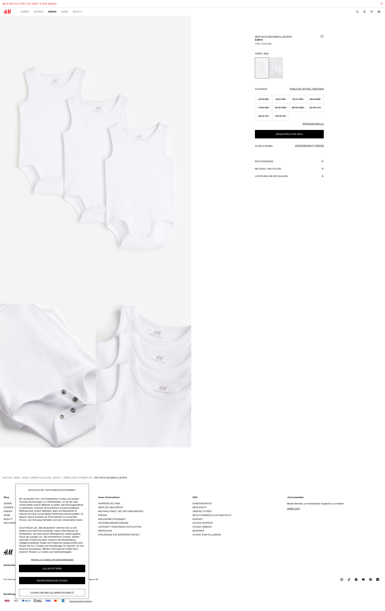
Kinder (52, 11)
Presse (102, 515)
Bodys (57, 477)
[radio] (262, 67)
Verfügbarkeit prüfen (309, 145)
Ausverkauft (261, 89)
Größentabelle (313, 124)
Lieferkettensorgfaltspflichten (119, 527)
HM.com (7, 477)
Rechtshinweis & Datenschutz (211, 515)
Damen (25, 11)
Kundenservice (202, 503)
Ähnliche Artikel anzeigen (307, 89)
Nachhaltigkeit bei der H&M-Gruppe (120, 511)
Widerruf (198, 530)
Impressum (105, 530)
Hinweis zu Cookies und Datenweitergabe (52, 559)
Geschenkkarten (15, 523)
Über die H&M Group (110, 507)
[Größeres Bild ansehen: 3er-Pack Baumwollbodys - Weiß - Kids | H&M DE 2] (48, 375)
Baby (17, 477)
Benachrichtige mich (289, 134)
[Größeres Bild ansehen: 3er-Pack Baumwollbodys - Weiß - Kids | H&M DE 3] (143, 375)
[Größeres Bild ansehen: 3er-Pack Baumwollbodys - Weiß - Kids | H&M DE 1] (95, 160)
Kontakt (197, 519)
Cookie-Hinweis (202, 527)
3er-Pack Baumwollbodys (110, 477)
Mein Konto (199, 507)
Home (64, 11)
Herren (38, 11)
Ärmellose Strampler (77, 477)
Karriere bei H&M (109, 503)
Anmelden (293, 508)
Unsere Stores (202, 511)
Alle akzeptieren (52, 568)
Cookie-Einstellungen (206, 534)
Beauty (77, 11)
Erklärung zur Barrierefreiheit (119, 534)
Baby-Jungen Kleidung (37, 477)
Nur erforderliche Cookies (52, 580)
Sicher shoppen (202, 523)
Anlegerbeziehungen (111, 519)
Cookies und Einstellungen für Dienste (52, 592)
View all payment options (80, 601)
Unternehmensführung (113, 523)
